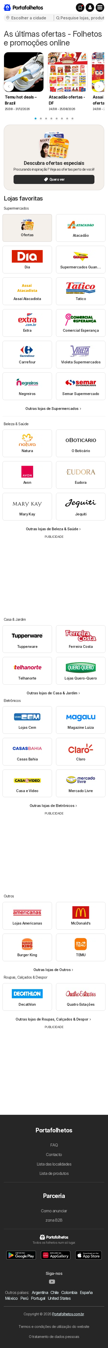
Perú (24, 1298)
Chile (54, 1292)
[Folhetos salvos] (80, 7)
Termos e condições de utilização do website (54, 1326)
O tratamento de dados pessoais (54, 1336)
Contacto (54, 1154)
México (11, 1298)
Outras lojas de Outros (52, 970)
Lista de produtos (54, 1173)
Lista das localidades (54, 1164)
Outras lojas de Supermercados (51, 408)
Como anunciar (54, 1210)
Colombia (69, 1292)
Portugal (38, 1298)
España (86, 1292)
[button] (90, 7)
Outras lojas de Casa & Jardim (52, 693)
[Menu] (100, 7)
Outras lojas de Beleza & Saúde (52, 529)
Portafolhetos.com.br (68, 1314)
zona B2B (54, 1220)
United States (59, 1298)
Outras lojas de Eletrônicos (52, 805)
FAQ (54, 1144)
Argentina (40, 1292)
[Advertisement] (54, 574)
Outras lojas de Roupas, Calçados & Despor (52, 1019)
